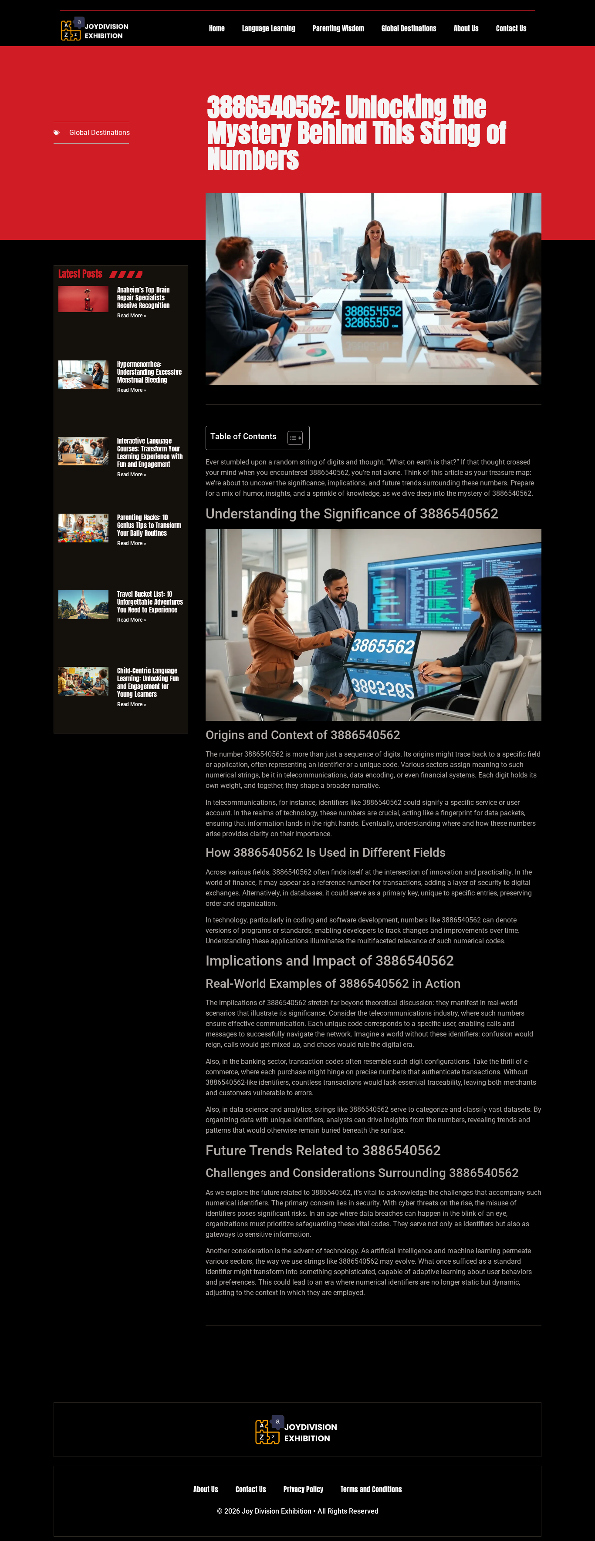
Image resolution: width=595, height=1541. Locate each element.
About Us (466, 28)
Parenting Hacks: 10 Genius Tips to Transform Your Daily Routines (149, 525)
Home (217, 28)
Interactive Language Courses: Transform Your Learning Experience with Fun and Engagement (150, 452)
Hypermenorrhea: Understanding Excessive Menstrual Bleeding (149, 372)
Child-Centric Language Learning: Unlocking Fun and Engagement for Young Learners (148, 682)
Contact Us (511, 28)
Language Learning (268, 28)
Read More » (131, 316)
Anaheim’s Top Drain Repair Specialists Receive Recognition (143, 297)
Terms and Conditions (371, 1489)
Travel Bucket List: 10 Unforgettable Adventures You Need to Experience (150, 602)
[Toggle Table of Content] (291, 438)
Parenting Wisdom (338, 28)
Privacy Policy (303, 1489)
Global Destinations (409, 28)
